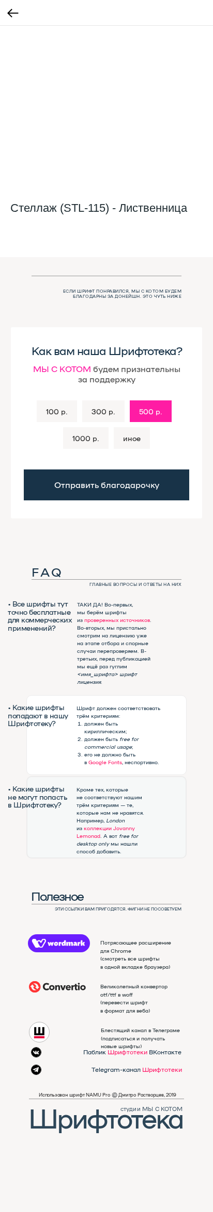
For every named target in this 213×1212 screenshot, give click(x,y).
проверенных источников (117, 620)
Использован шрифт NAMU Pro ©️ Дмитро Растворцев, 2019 (107, 1095)
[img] (57, 986)
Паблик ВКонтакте (132, 1051)
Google (97, 762)
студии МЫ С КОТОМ (151, 1108)
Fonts (115, 762)
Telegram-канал (137, 1069)
